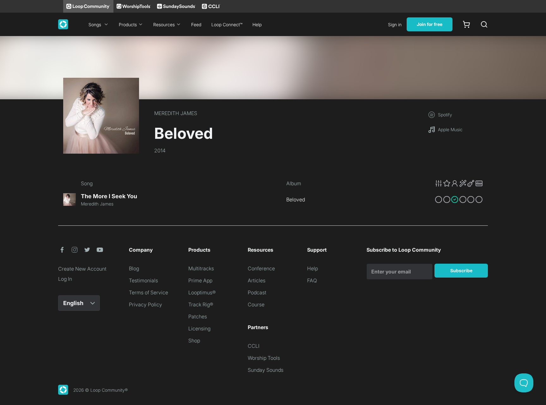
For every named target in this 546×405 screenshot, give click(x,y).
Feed (196, 24)
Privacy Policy (145, 304)
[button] (459, 183)
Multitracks (201, 268)
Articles (256, 280)
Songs (94, 24)
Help (257, 24)
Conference (261, 268)
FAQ (312, 280)
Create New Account (82, 269)
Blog (134, 268)
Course (256, 304)
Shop (194, 340)
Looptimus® (202, 292)
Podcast (257, 292)
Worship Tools (264, 358)
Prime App (200, 280)
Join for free (429, 24)
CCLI (253, 346)
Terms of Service (148, 292)
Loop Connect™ (226, 24)
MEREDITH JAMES (175, 113)
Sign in (395, 24)
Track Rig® (200, 304)
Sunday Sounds (265, 370)
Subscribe (461, 270)
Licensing (199, 328)
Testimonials (143, 280)
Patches (197, 316)
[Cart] (466, 24)
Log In (65, 279)
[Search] (484, 24)
